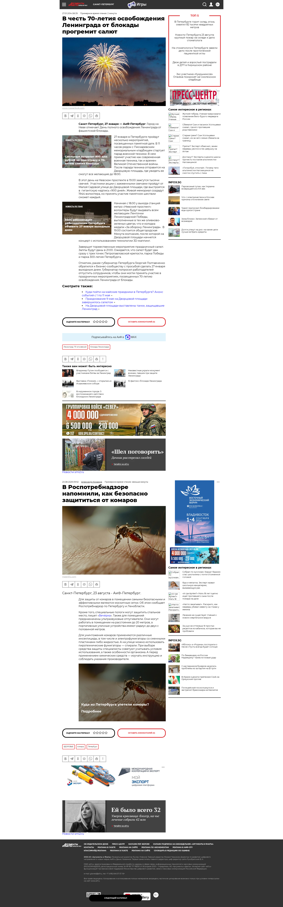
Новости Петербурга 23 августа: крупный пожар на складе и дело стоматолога (194, 38)
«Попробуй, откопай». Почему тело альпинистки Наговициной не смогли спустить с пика (200, 170)
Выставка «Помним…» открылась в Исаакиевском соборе (93, 382)
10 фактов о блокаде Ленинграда (145, 381)
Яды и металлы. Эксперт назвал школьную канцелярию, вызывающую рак (198, 585)
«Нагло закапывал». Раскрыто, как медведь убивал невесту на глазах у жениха (200, 607)
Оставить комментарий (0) (141, 322)
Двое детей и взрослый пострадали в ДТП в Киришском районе (195, 64)
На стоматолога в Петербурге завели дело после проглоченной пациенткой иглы (194, 51)
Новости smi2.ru (73, 472)
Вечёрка (105, 615)
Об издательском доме (96, 844)
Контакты (89, 847)
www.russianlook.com (73, 108)
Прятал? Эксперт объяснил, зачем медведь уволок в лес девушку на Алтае (199, 149)
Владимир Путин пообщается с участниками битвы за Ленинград (93, 371)
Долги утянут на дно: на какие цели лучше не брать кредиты (199, 231)
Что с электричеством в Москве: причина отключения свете (198, 198)
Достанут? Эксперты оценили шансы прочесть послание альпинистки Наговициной (201, 159)
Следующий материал (115, 898)
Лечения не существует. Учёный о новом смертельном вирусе (199, 616)
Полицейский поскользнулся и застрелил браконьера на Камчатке (199, 689)
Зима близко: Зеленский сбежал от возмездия (199, 220)
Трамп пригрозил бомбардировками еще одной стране (200, 209)
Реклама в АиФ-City (183, 847)
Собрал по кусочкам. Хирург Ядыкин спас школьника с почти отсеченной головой (201, 574)
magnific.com (69, 576)
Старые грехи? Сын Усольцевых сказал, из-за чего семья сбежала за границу (200, 138)
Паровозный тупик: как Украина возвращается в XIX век (197, 187)
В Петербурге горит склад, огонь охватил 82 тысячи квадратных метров (194, 24)
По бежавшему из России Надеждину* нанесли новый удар (198, 656)
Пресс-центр (118, 844)
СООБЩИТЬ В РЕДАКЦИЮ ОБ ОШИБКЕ (172, 851)
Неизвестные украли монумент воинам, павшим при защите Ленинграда (144, 373)
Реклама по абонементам (155, 847)
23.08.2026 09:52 (70, 482)
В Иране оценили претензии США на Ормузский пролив (200, 678)
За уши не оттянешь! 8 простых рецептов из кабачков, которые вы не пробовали (201, 628)
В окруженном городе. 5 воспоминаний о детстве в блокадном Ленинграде (90, 394)
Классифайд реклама (95, 851)
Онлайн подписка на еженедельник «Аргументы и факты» (183, 844)
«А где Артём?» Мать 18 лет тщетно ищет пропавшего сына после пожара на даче (200, 596)
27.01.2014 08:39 (70, 13)
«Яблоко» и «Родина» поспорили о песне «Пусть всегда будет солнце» (199, 645)
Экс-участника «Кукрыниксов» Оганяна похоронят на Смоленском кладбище (194, 77)
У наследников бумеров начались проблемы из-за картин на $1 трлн (198, 667)
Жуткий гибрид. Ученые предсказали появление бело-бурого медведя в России (201, 116)
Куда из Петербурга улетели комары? (115, 704)
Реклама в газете (106, 847)
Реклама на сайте (128, 847)
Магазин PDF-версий (138, 844)
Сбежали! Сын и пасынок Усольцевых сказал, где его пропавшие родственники (201, 127)
